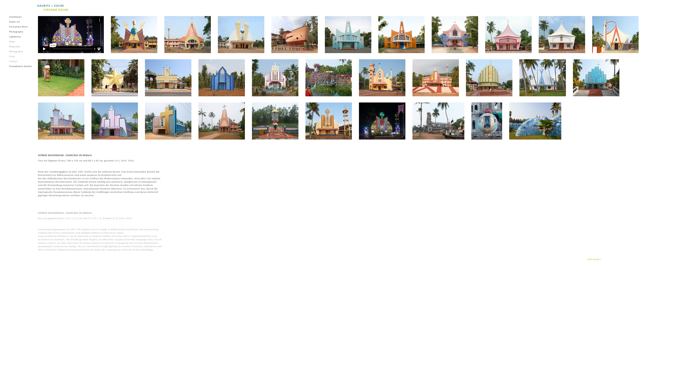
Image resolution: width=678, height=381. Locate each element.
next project (594, 259)
